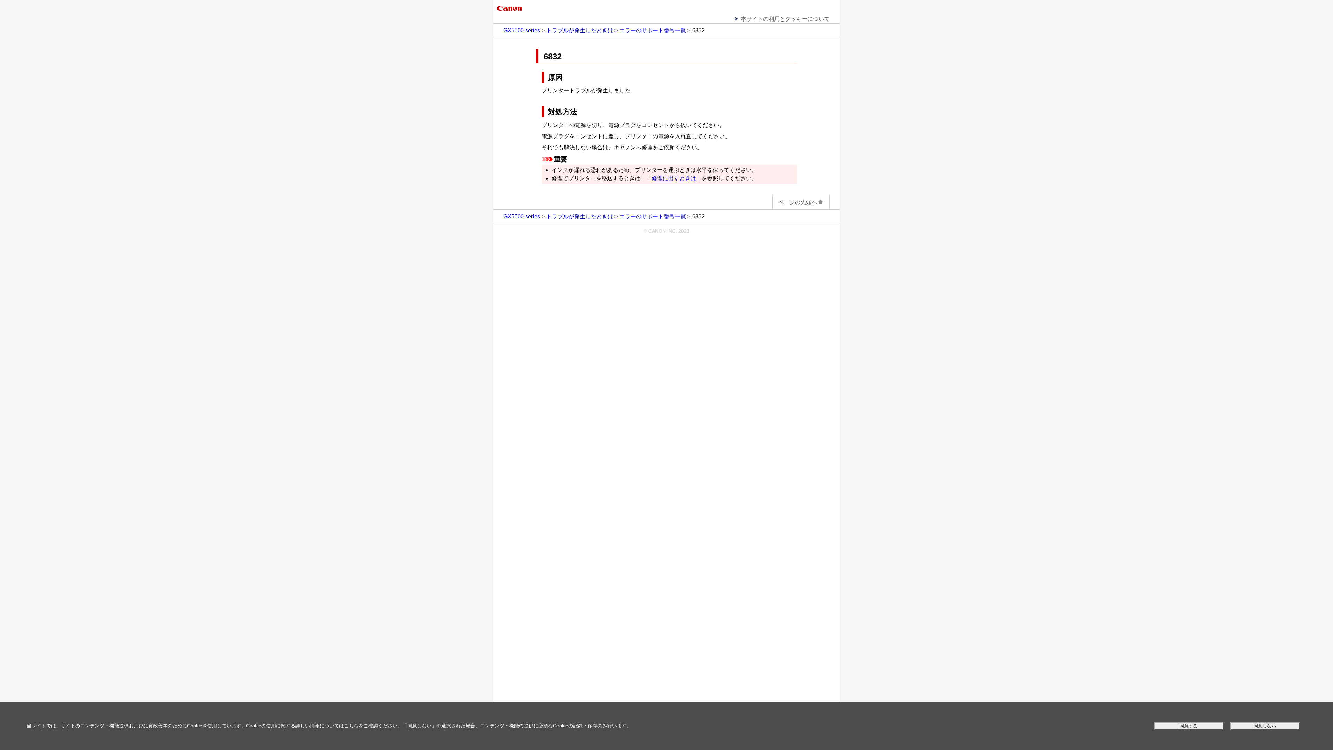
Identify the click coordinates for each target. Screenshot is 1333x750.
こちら (351, 725)
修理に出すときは (674, 178)
